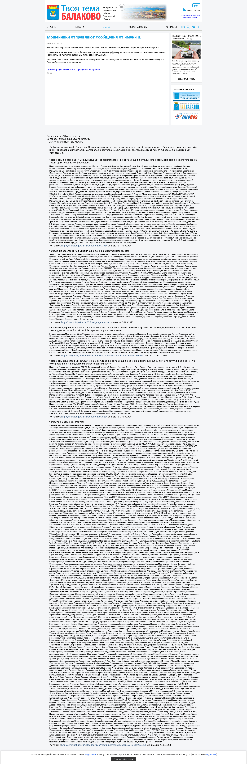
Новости (79, 27)
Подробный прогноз (190, 17)
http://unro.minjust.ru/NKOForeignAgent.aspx (85, 322)
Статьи (107, 27)
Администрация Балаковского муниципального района (73, 69)
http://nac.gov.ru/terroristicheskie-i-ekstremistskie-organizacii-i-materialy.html (102, 355)
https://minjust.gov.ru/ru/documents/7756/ (84, 245)
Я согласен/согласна (123, 759)
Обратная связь (138, 27)
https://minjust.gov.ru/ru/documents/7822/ (84, 416)
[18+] (82, 13)
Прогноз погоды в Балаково (190, 15)
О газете (51, 27)
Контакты (171, 27)
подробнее (90, 754)
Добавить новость (186, 79)
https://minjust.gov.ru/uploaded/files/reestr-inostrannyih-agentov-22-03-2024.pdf (104, 745)
